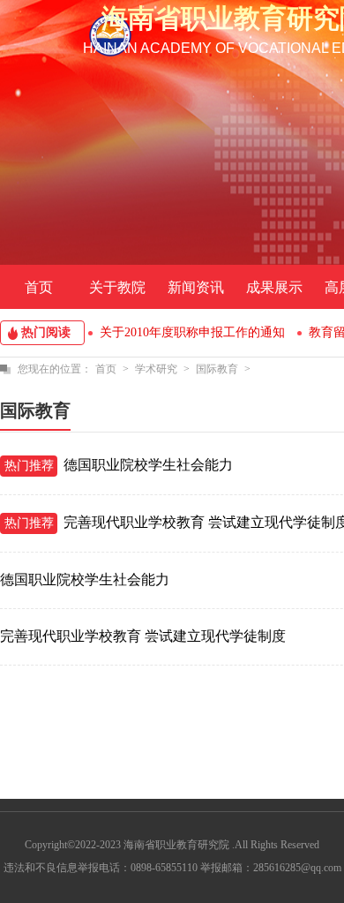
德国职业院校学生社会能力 (148, 464)
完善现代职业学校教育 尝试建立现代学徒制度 (143, 635)
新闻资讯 (196, 287)
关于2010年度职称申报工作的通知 (192, 332)
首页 (39, 287)
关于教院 (117, 287)
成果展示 (274, 287)
